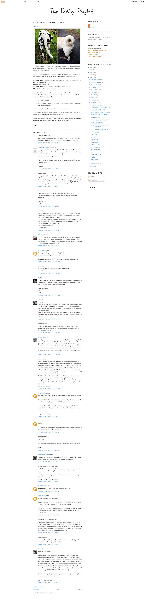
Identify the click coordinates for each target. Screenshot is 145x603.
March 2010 (94, 102)
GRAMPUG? (94, 137)
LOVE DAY (94, 134)
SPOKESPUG (95, 139)
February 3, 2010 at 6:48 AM (48, 206)
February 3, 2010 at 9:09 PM (48, 582)
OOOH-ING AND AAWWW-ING (99, 129)
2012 (91, 72)
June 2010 (94, 95)
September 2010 (96, 87)
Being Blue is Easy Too (94, 52)
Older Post (79, 589)
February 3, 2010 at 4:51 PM (48, 491)
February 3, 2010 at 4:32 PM (48, 481)
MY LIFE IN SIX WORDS (98, 109)
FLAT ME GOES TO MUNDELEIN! (100, 107)
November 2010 (95, 82)
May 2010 (94, 97)
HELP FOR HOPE (96, 155)
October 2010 (95, 84)
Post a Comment (37, 586)
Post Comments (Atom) (47, 592)
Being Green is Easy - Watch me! (97, 50)
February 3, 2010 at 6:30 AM (48, 186)
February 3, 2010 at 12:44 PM (49, 354)
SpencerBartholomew (44, 454)
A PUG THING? (95, 117)
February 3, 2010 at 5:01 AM (48, 143)
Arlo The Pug (41, 234)
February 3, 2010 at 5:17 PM (48, 533)
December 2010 (95, 79)
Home (57, 589)
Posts (92, 176)
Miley (89, 24)
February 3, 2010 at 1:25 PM (48, 432)
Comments (93, 180)
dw (39, 277)
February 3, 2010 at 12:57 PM (49, 388)
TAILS (35, 27)
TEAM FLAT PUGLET (97, 122)
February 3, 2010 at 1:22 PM (48, 416)
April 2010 (94, 100)
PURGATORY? (95, 144)
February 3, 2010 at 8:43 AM (48, 230)
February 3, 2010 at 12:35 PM (49, 319)
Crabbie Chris (42, 337)
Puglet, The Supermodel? (95, 56)
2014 (91, 67)
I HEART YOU (95, 132)
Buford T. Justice (42, 549)
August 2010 (94, 89)
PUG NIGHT (94, 160)
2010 (91, 77)
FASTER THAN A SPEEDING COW (100, 112)
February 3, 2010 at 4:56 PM (48, 515)
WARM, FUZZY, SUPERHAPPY (99, 120)
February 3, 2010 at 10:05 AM (49, 273)
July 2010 (94, 92)
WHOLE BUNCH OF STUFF (99, 115)
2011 (91, 75)
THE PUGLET (42, 250)
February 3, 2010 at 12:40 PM (49, 332)
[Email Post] (35, 125)
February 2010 (95, 105)
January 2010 (95, 163)
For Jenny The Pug (93, 54)
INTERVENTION (95, 149)
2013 (91, 70)
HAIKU (93, 157)
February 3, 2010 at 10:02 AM (49, 261)
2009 (91, 166)
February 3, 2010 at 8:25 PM (48, 544)
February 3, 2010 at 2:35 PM (48, 450)
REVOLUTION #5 (96, 147)
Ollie (39, 299)
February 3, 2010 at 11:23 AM (49, 295)
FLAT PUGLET (95, 142)
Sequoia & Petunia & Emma (45, 147)
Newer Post (36, 589)
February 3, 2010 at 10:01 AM (49, 246)
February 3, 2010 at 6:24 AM (48, 168)
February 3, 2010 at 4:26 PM (48, 461)
